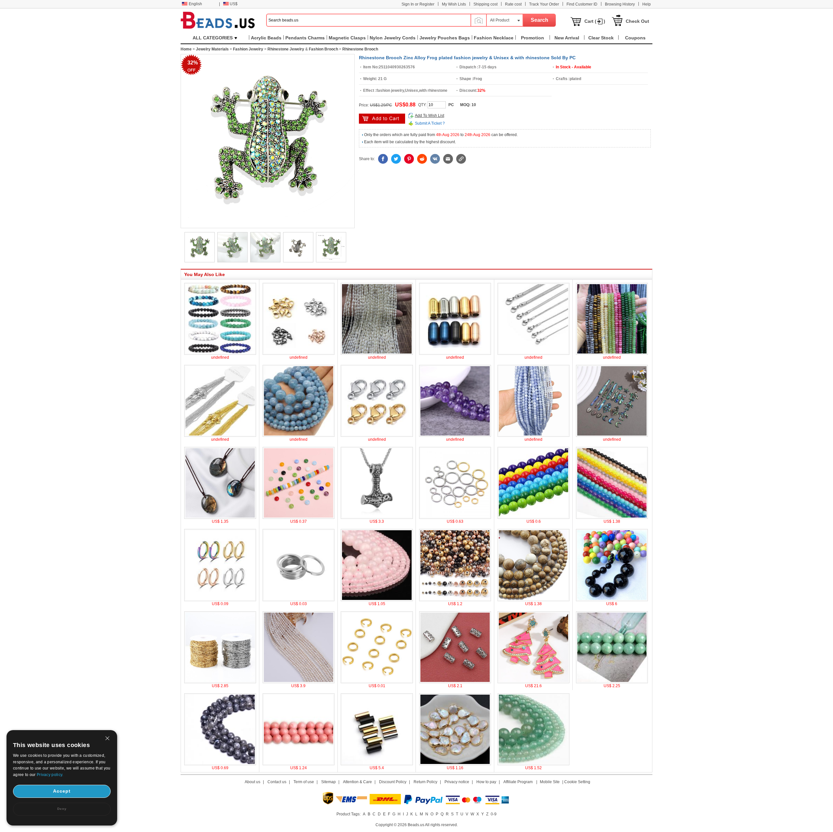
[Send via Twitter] (396, 159)
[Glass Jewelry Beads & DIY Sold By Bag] (299, 517)
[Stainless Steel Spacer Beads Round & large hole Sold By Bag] (455, 600)
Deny (62, 809)
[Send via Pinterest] (409, 159)
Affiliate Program (518, 782)
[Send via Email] (448, 159)
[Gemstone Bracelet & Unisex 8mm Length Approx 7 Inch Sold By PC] (220, 353)
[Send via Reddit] (422, 159)
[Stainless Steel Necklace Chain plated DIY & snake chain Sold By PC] (533, 353)
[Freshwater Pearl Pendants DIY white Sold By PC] (455, 764)
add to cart (382, 119)
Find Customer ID (582, 4)
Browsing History (620, 4)
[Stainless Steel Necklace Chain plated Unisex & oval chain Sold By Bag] (220, 435)
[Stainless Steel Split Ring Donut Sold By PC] (299, 600)
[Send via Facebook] (383, 159)
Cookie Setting (577, 782)
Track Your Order (544, 4)
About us (252, 782)
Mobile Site (550, 782)
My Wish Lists (454, 4)
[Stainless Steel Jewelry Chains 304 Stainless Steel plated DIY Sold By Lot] (220, 682)
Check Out (637, 21)
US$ (234, 4)
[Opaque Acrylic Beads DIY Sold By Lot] (612, 600)
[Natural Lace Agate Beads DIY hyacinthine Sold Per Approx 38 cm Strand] (533, 435)
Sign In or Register (418, 4)
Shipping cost (485, 4)
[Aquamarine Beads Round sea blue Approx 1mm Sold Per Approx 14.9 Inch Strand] (299, 435)
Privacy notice (456, 782)
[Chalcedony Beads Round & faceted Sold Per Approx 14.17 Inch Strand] (612, 517)
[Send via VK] (435, 159)
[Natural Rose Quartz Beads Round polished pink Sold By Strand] (377, 600)
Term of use (304, 782)
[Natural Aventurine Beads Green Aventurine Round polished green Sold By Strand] (533, 764)
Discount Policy (392, 782)
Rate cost (513, 4)
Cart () (594, 21)
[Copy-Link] (461, 159)
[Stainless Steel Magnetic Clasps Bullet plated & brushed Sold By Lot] (455, 353)
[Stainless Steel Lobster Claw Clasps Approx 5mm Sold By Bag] (377, 435)
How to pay (486, 782)
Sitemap (328, 782)
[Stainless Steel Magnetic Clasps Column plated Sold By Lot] (377, 764)
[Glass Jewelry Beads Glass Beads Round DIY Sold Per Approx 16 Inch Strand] (533, 517)
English (195, 4)
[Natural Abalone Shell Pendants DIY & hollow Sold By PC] (612, 435)
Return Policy (425, 782)
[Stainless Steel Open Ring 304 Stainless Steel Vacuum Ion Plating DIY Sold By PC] (377, 682)
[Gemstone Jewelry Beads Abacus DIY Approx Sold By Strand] (612, 353)
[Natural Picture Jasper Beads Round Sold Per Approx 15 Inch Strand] (533, 600)
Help (646, 4)
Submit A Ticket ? (430, 123)
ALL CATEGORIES (213, 37)
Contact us (276, 782)
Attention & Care (357, 782)
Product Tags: (348, 814)
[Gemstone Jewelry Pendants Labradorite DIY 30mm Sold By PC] (220, 517)
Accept (62, 791)
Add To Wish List (429, 115)
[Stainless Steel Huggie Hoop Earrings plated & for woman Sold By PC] (220, 600)
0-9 (494, 814)
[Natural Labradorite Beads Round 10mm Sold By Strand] (220, 764)
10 (473, 105)
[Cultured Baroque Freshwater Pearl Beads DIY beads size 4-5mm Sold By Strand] (377, 353)
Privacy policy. (50, 774)
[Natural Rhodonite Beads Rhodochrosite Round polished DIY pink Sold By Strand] (299, 764)
